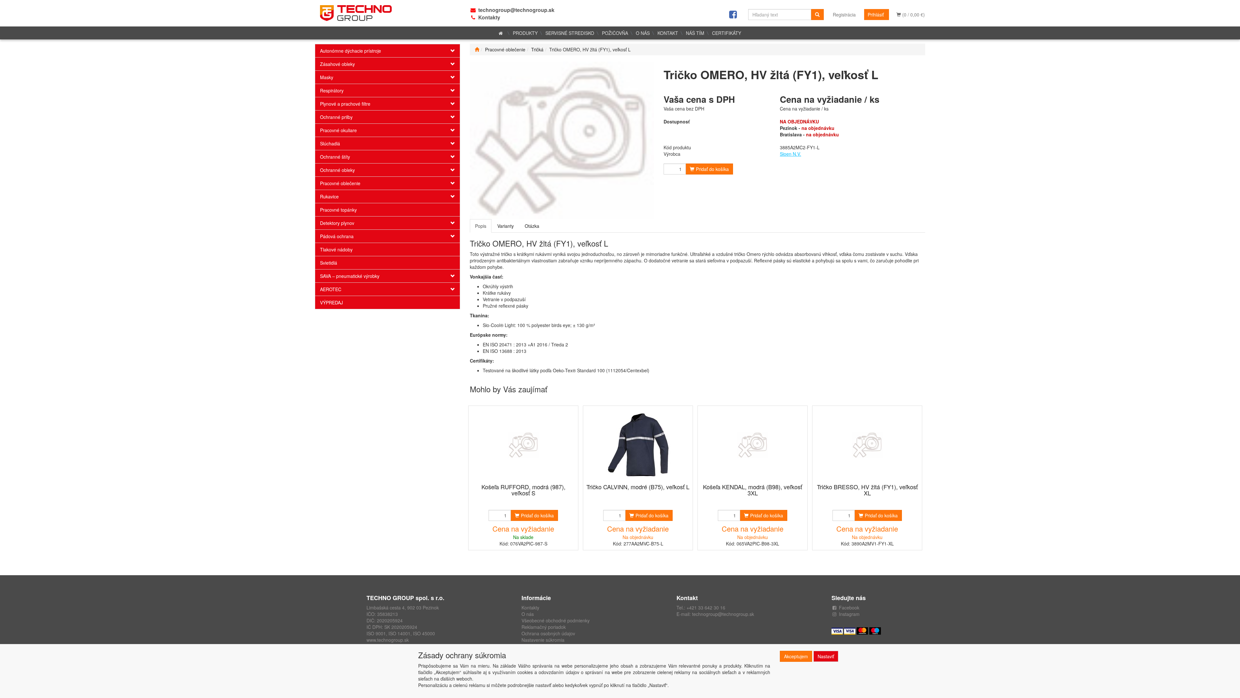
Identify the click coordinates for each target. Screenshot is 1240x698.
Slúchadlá (330, 143)
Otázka (532, 226)
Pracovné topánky (338, 209)
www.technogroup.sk (388, 640)
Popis (480, 226)
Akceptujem (796, 656)
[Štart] (477, 49)
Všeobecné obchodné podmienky (556, 620)
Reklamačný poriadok (544, 627)
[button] (448, 50)
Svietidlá (328, 262)
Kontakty (489, 17)
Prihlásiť (876, 14)
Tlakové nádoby (336, 249)
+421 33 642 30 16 (706, 607)
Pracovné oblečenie (340, 183)
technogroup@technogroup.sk (516, 10)
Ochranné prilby (336, 117)
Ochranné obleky (337, 170)
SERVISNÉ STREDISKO (569, 33)
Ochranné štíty (335, 156)
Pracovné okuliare (338, 130)
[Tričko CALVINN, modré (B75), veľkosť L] (638, 445)
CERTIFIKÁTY (726, 33)
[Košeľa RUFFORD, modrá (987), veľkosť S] (523, 445)
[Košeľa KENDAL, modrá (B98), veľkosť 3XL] (752, 445)
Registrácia (844, 14)
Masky (326, 77)
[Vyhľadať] (817, 14)
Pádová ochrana (337, 236)
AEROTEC (330, 289)
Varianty (505, 226)
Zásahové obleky (337, 64)
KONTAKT (667, 33)
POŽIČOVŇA (615, 33)
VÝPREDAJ (331, 302)
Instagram (849, 614)
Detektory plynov (337, 223)
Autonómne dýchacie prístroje (350, 51)
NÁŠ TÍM (695, 33)
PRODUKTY (525, 33)
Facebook (849, 607)
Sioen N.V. (790, 154)
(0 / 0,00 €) (913, 14)
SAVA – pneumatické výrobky (349, 276)
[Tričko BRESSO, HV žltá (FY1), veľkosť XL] (867, 445)
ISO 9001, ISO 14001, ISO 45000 (401, 633)
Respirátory (332, 90)
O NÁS (643, 33)
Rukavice (329, 196)
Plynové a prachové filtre (345, 103)
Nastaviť (826, 656)
